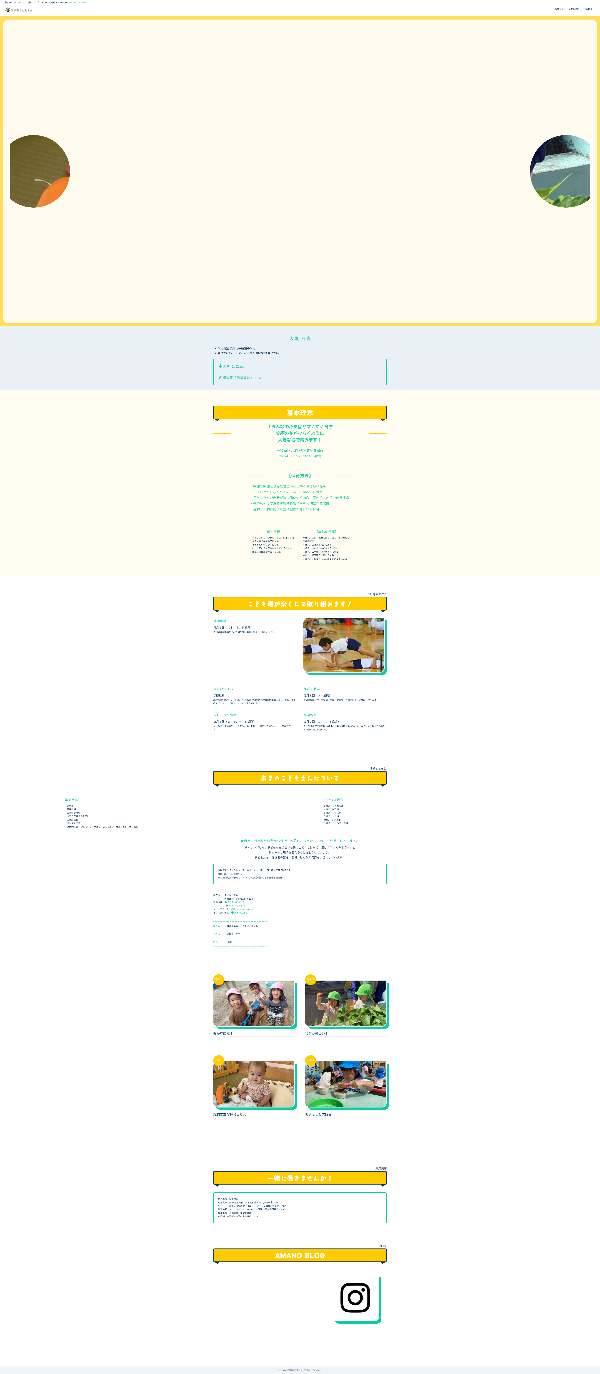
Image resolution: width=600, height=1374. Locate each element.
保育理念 (559, 9)
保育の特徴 (573, 9)
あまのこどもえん (243, 912)
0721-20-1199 (77, 2)
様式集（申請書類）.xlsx (241, 377)
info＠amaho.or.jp (243, 909)
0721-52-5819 (236, 902)
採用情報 (588, 9)
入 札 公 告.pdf (234, 366)
